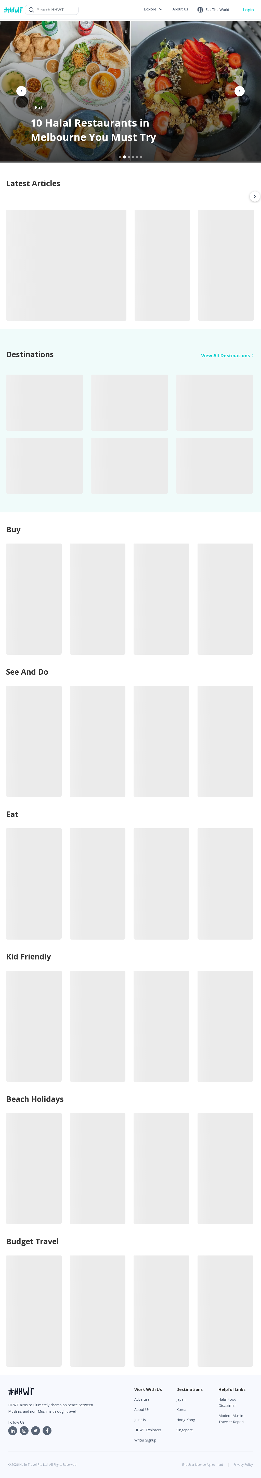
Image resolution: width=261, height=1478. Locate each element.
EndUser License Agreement (202, 1464)
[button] (153, 9)
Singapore (184, 1429)
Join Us (140, 1419)
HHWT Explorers (147, 1429)
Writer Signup (145, 1440)
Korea (181, 1409)
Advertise (142, 1399)
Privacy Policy (243, 1464)
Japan (181, 1399)
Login (248, 10)
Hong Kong (185, 1419)
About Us (142, 1409)
